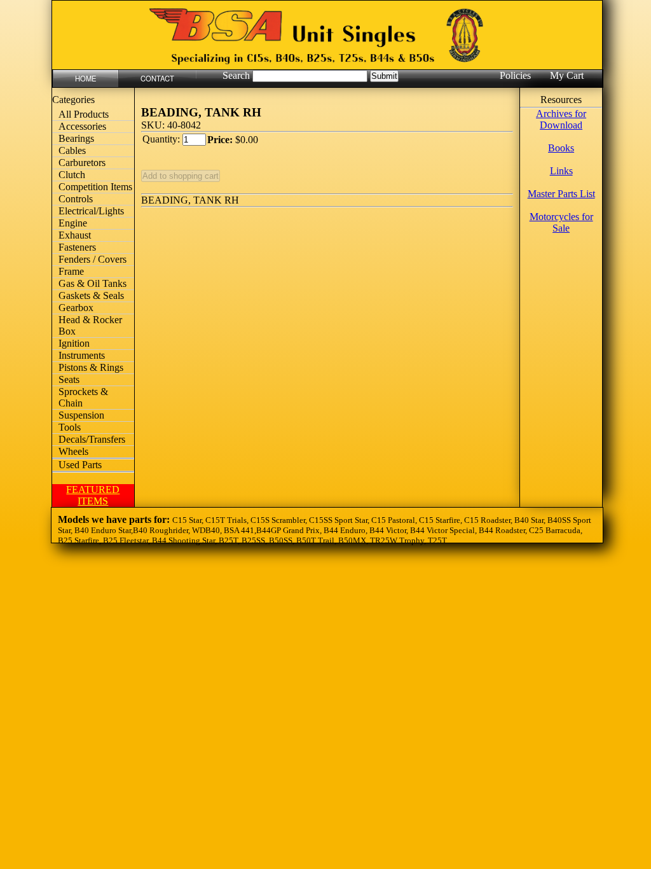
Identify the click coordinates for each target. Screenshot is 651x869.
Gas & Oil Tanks (92, 283)
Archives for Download (561, 119)
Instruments (81, 355)
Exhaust (74, 235)
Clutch (71, 174)
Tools (69, 427)
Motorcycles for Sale (561, 222)
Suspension (81, 415)
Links (561, 170)
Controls (75, 198)
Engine (72, 223)
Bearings (76, 138)
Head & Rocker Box (90, 325)
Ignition (74, 343)
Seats (68, 379)
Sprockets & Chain (83, 397)
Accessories (82, 126)
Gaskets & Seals (91, 295)
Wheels (73, 451)
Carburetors (82, 162)
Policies (515, 75)
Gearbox (75, 307)
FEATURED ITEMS (93, 495)
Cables (72, 150)
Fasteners (77, 247)
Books (561, 148)
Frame (71, 271)
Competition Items (95, 186)
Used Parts (80, 464)
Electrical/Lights (91, 210)
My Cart (567, 75)
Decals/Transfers (91, 439)
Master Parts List (561, 193)
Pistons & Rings (90, 367)
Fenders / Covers (92, 259)
